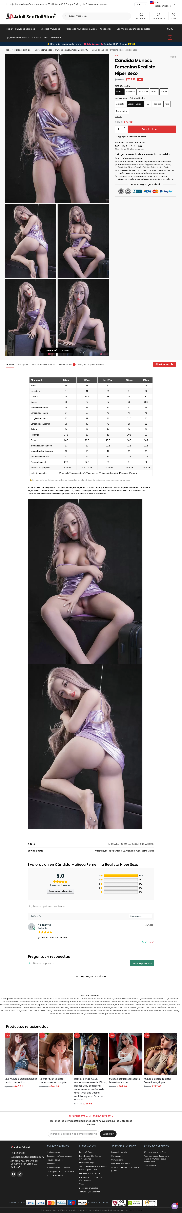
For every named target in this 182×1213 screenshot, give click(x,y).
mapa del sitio (135, 1210)
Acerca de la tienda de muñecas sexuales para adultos (93, 1168)
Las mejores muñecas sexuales (60, 1171)
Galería (10, 364)
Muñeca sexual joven (119, 1013)
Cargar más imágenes (57, 350)
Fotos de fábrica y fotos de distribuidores (90, 1178)
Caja (173, 18)
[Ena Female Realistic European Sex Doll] (171, 57)
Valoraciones (66, 364)
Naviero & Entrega (86, 1152)
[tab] (10, 364)
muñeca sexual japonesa (34, 1004)
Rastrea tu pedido (119, 1152)
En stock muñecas (43, 50)
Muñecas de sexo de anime (96, 1001)
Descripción (23, 364)
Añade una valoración (60, 891)
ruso (167, 104)
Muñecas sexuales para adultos (65, 1001)
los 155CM (143, 91)
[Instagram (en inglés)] (20, 1174)
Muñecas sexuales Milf (34, 1007)
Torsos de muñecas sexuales (59, 1156)
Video (81, 1184)
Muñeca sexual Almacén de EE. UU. (71, 50)
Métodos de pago (87, 1163)
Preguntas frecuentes (120, 1164)
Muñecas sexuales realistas (61, 1004)
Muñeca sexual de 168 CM (154, 998)
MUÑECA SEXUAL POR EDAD (124, 1007)
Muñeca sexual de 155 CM (101, 998)
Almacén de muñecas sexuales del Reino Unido (154, 1010)
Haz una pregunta (142, 963)
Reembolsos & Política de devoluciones (90, 1157)
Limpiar (118, 116)
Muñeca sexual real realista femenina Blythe (124, 1080)
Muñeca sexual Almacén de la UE (113, 1010)
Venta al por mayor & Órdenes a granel (125, 1169)
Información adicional (43, 364)
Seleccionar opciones (21, 1092)
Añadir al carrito (152, 129)
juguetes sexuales (55, 1160)
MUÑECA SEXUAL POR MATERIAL (36, 1010)
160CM (154, 91)
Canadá (157, 104)
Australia (120, 104)
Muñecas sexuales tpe (96, 1013)
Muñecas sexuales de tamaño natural (95, 1004)
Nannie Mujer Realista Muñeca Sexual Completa (53, 1080)
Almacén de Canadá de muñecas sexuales (74, 1010)
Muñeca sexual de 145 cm (74, 998)
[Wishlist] (32, 1037)
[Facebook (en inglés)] (13, 1174)
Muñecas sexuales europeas (152, 1001)
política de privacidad (88, 1188)
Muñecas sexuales (23, 50)
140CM (119, 91)
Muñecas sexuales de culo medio (151, 1004)
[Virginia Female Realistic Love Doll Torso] (174, 57)
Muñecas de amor (124, 1004)
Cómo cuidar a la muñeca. (155, 1152)
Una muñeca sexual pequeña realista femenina (21, 1080)
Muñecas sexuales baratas (124, 1001)
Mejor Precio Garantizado (90, 1173)
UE (148, 104)
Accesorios (52, 1164)
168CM (164, 91)
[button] (171, 33)
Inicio (8, 50)
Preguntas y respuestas (91, 364)
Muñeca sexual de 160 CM (127, 998)
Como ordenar (117, 1160)
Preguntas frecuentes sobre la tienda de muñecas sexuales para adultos (156, 1159)
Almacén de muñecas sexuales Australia (89, 1007)
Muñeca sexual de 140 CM (47, 998)
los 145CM (130, 91)
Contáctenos (158, 18)
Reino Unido (121, 111)
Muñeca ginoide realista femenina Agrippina (157, 1080)
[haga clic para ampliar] (57, 128)
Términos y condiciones (89, 1192)
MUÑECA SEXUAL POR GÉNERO (152, 1007)
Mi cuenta (141, 18)
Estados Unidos (135, 104)
